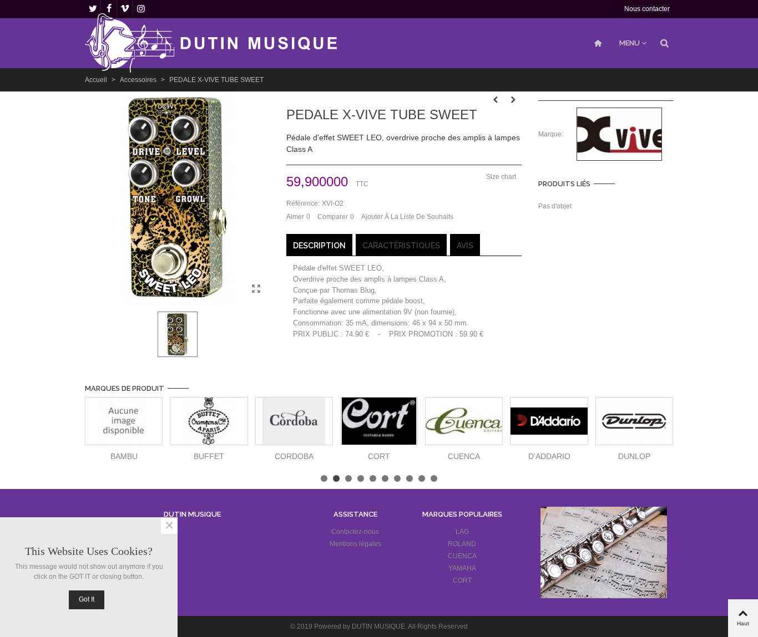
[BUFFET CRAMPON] (208, 421)
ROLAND (462, 544)
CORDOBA (294, 456)
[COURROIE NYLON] (513, 99)
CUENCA (464, 456)
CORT (379, 456)
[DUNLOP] (634, 421)
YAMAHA (462, 568)
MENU (629, 43)
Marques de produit (124, 388)
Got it (86, 599)
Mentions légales (355, 544)
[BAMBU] (124, 421)
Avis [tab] (465, 245)
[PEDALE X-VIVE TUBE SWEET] (255, 289)
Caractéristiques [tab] (401, 245)
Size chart (501, 177)
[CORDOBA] (294, 421)
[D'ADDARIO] (549, 421)
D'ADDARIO (549, 456)
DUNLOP (634, 456)
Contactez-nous (355, 532)
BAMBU (124, 456)
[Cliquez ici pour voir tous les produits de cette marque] (619, 134)
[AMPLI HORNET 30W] (495, 99)
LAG (462, 532)
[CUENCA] (464, 421)
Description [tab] (319, 245)
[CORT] (379, 421)
